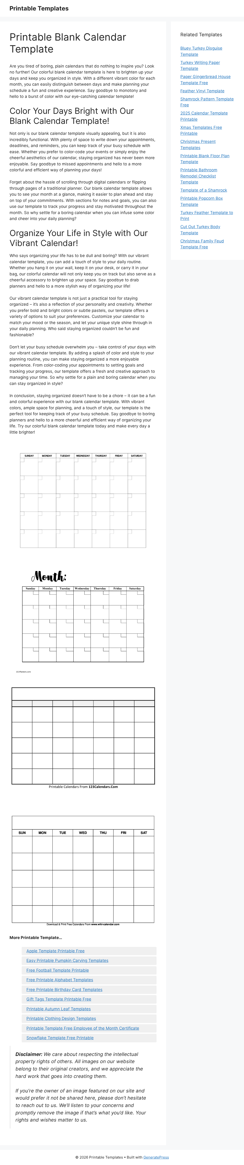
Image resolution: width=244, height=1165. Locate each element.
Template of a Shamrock (203, 190)
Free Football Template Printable (57, 970)
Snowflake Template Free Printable (60, 1037)
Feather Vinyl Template (202, 91)
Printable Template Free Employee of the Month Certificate (82, 1028)
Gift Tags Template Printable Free (58, 999)
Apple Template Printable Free (55, 951)
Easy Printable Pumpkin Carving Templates (67, 960)
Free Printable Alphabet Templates (59, 979)
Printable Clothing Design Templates (61, 1018)
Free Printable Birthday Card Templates (64, 989)
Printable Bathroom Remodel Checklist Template (198, 176)
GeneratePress (156, 1157)
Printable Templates (39, 8)
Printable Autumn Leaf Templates (58, 1009)
